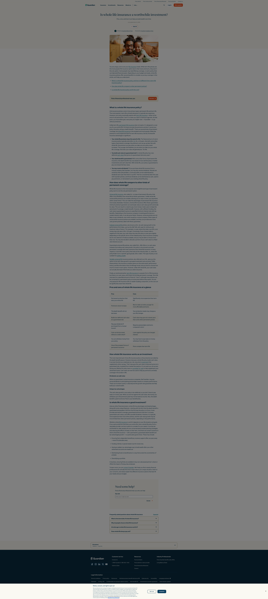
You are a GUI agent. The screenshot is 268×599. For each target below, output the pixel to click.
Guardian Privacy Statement (113, 597)
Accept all (161, 591)
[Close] (265, 591)
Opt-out (152, 591)
